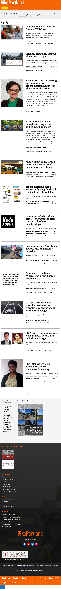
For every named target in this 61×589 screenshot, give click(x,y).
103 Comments (49, 323)
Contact (4, 504)
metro (37, 66)
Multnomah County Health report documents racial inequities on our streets (40, 164)
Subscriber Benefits (8, 522)
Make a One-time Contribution (11, 519)
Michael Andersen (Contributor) (34, 263)
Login (4, 582)
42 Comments (50, 350)
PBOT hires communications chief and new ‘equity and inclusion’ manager (41, 336)
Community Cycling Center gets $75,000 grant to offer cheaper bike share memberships (41, 220)
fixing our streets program (38, 288)
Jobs (34, 578)
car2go (28, 320)
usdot (39, 109)
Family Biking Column (8, 489)
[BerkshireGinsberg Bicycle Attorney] (8, 459)
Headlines (6, 578)
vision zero (45, 201)
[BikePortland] (12, 3)
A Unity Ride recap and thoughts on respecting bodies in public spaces (38, 124)
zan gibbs (39, 348)
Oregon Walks (45, 259)
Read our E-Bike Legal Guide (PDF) (15, 559)
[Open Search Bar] (58, 4)
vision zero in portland (32, 203)
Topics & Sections (7, 477)
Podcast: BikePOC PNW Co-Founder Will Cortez (41, 28)
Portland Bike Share (40, 233)
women (36, 147)
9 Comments (50, 176)
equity (27, 41)
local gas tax (29, 290)
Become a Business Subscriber (11, 517)
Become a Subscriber (8, 514)
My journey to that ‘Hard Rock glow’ (8, 408)
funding (32, 66)
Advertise (5, 501)
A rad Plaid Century (7, 423)
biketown (35, 231)
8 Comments (50, 236)
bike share (29, 231)
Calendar (25, 578)
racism (40, 174)
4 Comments (50, 43)
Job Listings (6, 484)
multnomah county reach (37, 172)
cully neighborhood (31, 201)
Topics (16, 578)
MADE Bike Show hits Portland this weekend (7, 428)
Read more (44, 105)
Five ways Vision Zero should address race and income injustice (42, 249)
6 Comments (49, 381)
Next (30, 394)
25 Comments (41, 70)
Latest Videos (6, 487)
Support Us (54, 578)
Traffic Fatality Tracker (9, 491)
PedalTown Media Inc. (22, 565)
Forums (43, 578)
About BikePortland (8, 499)
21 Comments (49, 151)
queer (31, 147)
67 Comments (49, 263)
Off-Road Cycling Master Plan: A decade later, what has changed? (8, 416)
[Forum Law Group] (8, 469)
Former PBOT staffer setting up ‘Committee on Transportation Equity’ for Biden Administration (41, 84)
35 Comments (50, 206)
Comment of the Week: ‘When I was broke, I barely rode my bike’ (40, 276)
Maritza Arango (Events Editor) (34, 151)
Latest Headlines (7, 402)
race (27, 260)
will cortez (42, 41)
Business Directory (7, 479)
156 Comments (49, 292)
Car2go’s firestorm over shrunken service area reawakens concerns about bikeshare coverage (40, 306)
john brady (33, 348)
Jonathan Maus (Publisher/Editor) (35, 43)
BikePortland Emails (8, 506)
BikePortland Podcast (9, 482)
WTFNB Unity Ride (30, 149)
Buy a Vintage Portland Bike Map (12, 524)
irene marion (33, 109)
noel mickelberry (35, 259)
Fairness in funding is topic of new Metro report (41, 55)
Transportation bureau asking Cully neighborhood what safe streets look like (41, 189)
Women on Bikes (42, 147)
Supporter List (6, 527)
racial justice (34, 41)
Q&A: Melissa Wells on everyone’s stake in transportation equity (38, 367)
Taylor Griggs (30, 70)
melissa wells (34, 377)
